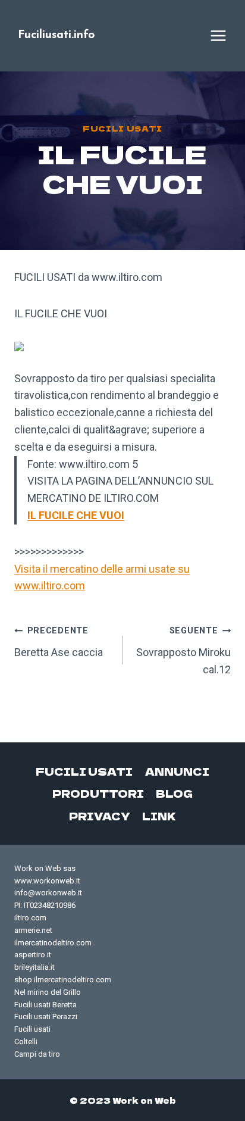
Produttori (98, 793)
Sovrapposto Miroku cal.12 (183, 651)
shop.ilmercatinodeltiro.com (62, 979)
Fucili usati (122, 128)
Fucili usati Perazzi (45, 1016)
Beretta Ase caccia (58, 642)
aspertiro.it (32, 954)
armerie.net (33, 930)
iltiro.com (30, 917)
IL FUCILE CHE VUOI (75, 515)
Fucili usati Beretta (45, 1004)
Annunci (177, 771)
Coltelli (25, 1041)
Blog (174, 793)
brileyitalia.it (34, 967)
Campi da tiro (37, 1054)
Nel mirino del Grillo (47, 992)
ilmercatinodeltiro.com (53, 942)
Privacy (99, 815)
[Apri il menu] (218, 36)
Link (159, 815)
